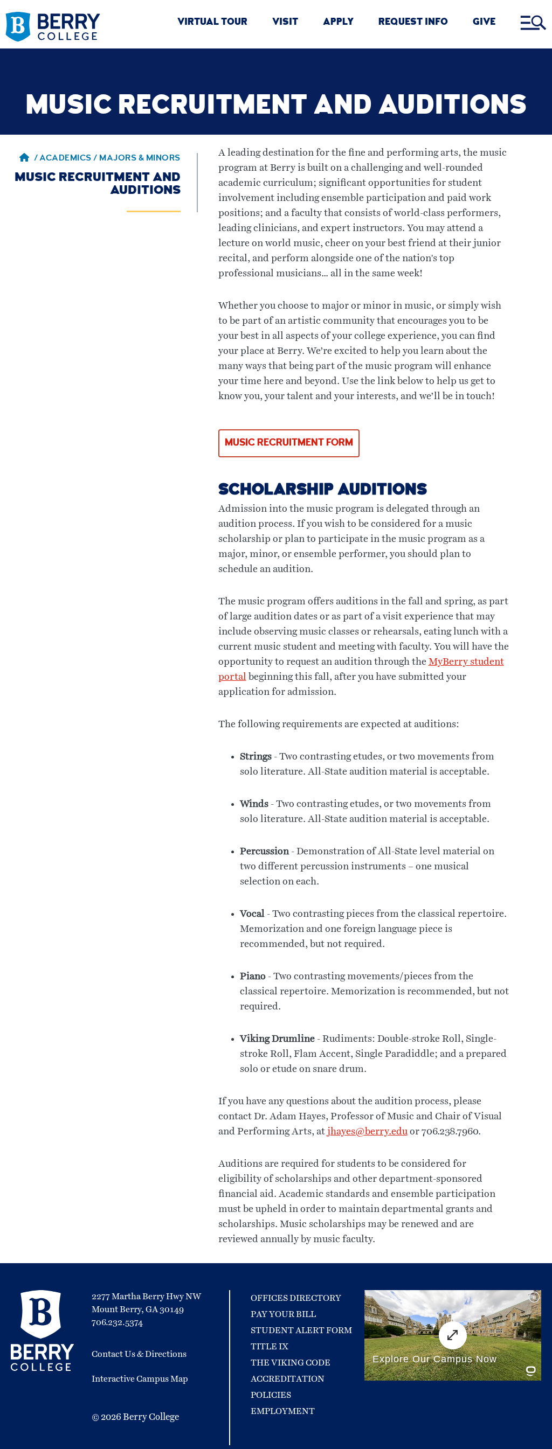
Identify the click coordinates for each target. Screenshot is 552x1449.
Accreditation (288, 1379)
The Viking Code (290, 1363)
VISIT (285, 22)
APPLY (338, 22)
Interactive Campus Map (140, 1379)
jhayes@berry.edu (367, 1132)
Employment (283, 1411)
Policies (271, 1395)
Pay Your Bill (283, 1314)
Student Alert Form (301, 1330)
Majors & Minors (140, 159)
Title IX (269, 1346)
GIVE (484, 22)
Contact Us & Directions (139, 1354)
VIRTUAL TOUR (212, 22)
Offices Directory (296, 1298)
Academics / (69, 159)
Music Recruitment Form (289, 443)
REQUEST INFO (413, 22)
